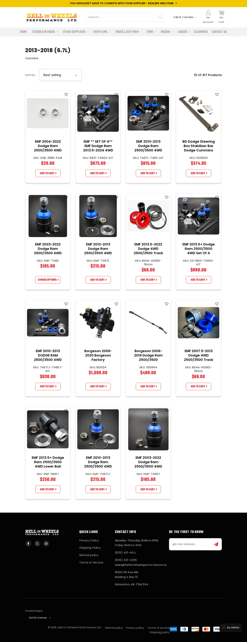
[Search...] (160, 17)
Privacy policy (135, 628)
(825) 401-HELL (125, 553)
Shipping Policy (89, 548)
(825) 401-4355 (126, 560)
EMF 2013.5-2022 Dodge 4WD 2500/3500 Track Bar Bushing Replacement (148, 253)
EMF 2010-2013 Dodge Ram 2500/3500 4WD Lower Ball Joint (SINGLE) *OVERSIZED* (98, 468)
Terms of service (158, 628)
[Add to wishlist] (66, 94)
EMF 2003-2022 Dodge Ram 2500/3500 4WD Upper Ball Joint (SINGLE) (48, 253)
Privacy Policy (89, 540)
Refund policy (88, 555)
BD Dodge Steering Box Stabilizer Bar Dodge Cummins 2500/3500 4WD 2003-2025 (198, 150)
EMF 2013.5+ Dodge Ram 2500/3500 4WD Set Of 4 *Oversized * (198, 251)
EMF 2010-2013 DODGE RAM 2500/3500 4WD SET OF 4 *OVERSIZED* (48, 360)
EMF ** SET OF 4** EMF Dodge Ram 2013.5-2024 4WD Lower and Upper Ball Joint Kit (98, 150)
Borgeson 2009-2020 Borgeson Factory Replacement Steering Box (98, 360)
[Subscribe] (216, 544)
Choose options (47, 280)
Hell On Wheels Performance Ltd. (79, 627)
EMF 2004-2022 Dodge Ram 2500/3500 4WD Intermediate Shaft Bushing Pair (48, 150)
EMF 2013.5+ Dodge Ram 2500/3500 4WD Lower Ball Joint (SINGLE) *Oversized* (48, 466)
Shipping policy (160, 632)
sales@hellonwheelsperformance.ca (141, 565)
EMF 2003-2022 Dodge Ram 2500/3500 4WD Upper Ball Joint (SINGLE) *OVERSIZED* (148, 468)
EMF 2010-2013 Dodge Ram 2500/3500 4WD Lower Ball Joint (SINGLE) (98, 253)
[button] (44, 32)
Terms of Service (91, 562)
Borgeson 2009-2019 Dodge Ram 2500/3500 (148, 355)
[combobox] (124, 17)
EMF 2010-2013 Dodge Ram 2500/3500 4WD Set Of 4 (148, 148)
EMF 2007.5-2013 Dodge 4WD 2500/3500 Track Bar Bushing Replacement (198, 360)
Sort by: (30, 75)
